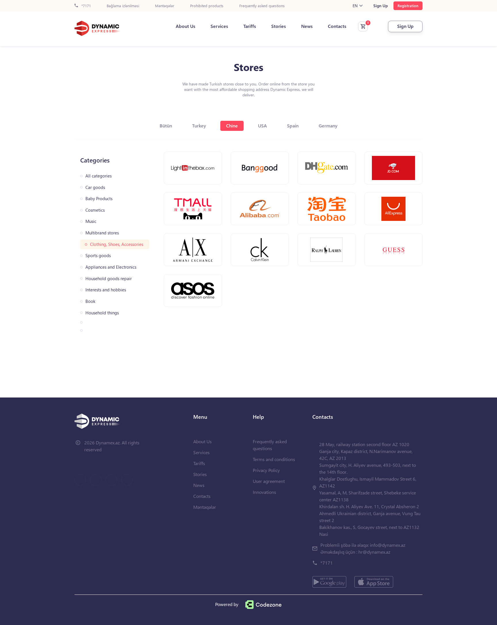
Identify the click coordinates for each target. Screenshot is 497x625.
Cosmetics (95, 210)
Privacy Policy (266, 470)
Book (90, 301)
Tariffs (249, 26)
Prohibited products (206, 6)
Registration (407, 5)
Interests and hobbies (105, 290)
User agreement (269, 481)
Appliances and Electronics (110, 267)
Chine (232, 126)
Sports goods (98, 255)
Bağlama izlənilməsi (123, 6)
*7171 (85, 6)
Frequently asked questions (262, 6)
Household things (102, 313)
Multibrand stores (102, 233)
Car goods (95, 187)
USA (262, 126)
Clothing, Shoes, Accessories (116, 244)
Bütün (166, 126)
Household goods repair (108, 278)
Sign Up (380, 5)
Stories (278, 26)
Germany (328, 126)
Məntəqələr (164, 6)
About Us (185, 26)
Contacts (337, 26)
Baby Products (98, 198)
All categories (98, 176)
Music (90, 221)
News (307, 26)
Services (219, 26)
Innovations (264, 492)
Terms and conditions (274, 459)
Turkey (199, 126)
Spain (293, 126)
